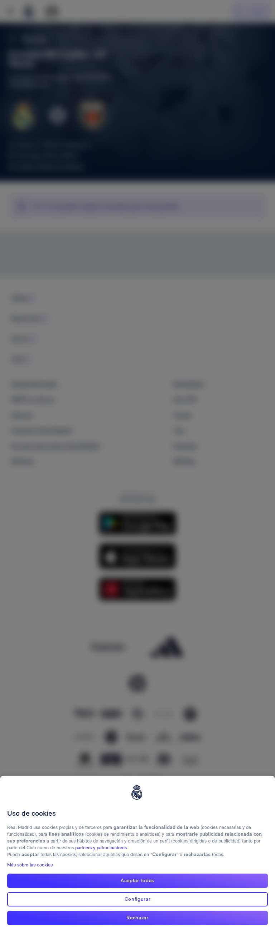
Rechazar (137, 917)
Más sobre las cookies (30, 865)
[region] (137, 855)
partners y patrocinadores (101, 847)
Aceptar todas (137, 880)
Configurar (138, 899)
